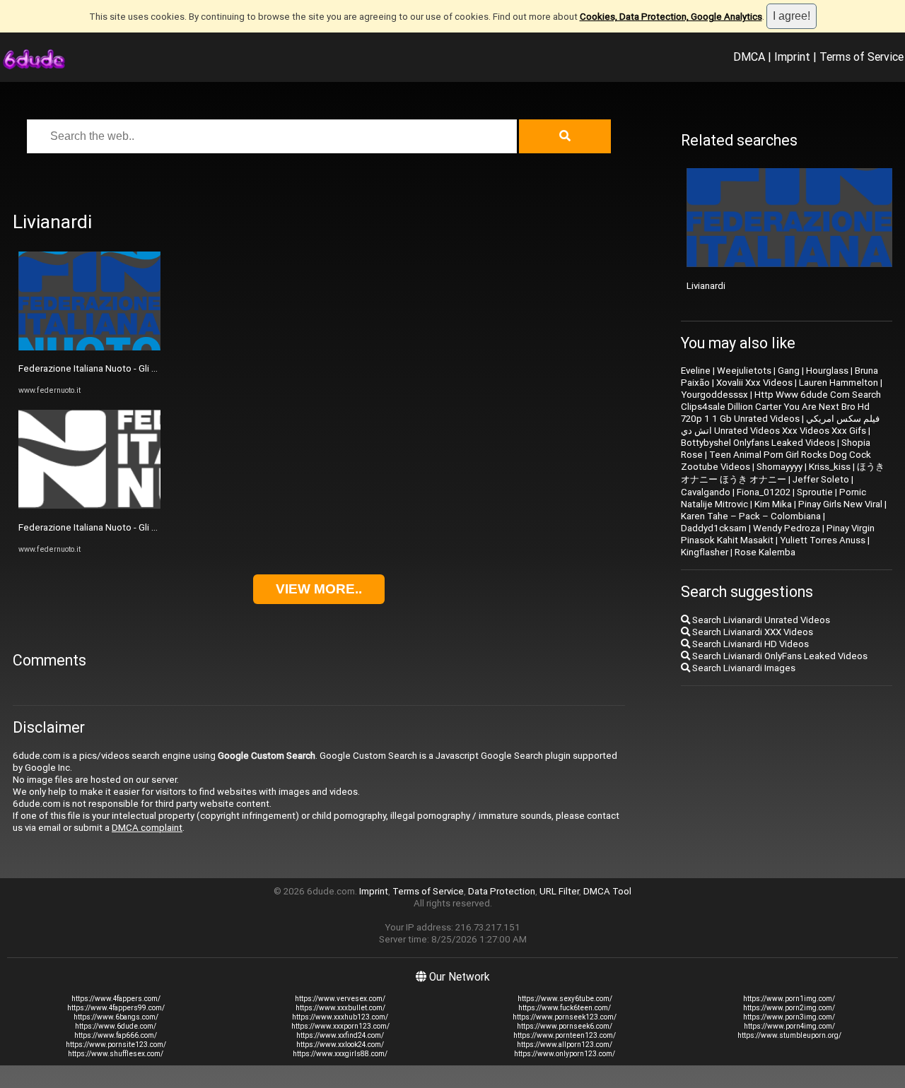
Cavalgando (705, 492)
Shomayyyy (779, 467)
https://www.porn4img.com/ (789, 1026)
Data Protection (501, 891)
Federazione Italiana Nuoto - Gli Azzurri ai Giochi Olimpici (135, 368)
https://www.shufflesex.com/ (115, 1053)
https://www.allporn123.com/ (564, 1044)
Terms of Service (861, 56)
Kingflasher (704, 552)
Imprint (792, 56)
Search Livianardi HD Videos (749, 644)
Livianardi (706, 286)
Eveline (696, 371)
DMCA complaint (147, 828)
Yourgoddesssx (714, 395)
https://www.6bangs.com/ (116, 1017)
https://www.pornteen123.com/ (564, 1035)
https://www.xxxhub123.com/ (340, 1017)
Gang (789, 371)
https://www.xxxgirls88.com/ (340, 1053)
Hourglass (827, 371)
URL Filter (559, 891)
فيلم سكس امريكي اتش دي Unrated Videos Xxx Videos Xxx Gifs (780, 425)
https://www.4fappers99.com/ (116, 1007)
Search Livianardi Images (742, 668)
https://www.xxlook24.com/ (340, 1044)
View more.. (319, 588)
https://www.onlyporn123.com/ (564, 1053)
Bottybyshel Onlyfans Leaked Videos (758, 443)
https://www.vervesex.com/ (340, 998)
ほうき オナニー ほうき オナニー (782, 473)
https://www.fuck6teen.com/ (564, 1007)
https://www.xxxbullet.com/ (340, 1007)
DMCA (749, 56)
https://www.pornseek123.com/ (565, 1017)
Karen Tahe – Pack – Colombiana (751, 516)
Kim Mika (773, 504)
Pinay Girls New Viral (840, 504)
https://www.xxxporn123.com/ (340, 1026)
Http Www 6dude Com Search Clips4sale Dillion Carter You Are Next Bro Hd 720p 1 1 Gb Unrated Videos (781, 407)
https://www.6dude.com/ (115, 1026)
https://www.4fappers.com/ (115, 998)
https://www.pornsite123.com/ (116, 1044)
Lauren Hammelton (838, 383)
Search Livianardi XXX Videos (751, 632)
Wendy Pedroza (786, 528)
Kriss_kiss (830, 467)
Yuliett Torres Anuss (822, 540)
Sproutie (815, 492)
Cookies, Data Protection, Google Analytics (671, 17)
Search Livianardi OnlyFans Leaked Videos (779, 656)
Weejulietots (744, 371)
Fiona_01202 (763, 492)
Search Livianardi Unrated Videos (760, 620)
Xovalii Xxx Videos (754, 383)
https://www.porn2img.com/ (789, 1007)
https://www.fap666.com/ (115, 1035)
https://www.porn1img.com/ (789, 998)
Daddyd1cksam (714, 528)
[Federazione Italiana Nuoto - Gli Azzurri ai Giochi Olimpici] (89, 347)
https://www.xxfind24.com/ (340, 1035)
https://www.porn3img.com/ (789, 1017)
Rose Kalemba (765, 552)
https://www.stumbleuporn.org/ (789, 1035)
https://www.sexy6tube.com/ (565, 998)
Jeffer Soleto (821, 479)
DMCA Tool (607, 891)
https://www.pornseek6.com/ (564, 1026)
